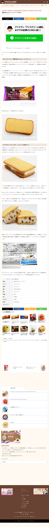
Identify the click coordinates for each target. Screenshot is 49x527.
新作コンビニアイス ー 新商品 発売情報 (9, 455)
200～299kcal (5, 10)
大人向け (42, 340)
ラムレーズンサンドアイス (18, 70)
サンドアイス (6, 340)
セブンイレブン (25, 10)
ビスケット (20, 340)
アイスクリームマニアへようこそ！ (23, 516)
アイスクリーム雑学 (25, 503)
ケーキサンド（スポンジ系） (18, 10)
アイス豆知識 (23, 499)
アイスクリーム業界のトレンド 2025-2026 (9, 449)
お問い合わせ (23, 507)
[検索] (44, 2)
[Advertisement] (24, 353)
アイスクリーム (10, 10)
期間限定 (35, 10)
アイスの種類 (24, 505)
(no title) (3, 453)
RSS (27, 514)
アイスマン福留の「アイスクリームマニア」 (24, 512)
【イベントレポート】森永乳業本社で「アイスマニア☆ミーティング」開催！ (15, 451)
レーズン (39, 340)
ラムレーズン (31, 10)
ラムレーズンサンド (31, 340)
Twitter (21, 514)
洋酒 (39, 10)
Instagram (25, 514)
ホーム (15, 516)
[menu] (47, 2)
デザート (16, 340)
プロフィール (23, 489)
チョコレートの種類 (25, 501)
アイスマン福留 (25, 48)
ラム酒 (36, 340)
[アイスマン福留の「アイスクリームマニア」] (9, 1)
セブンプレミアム (12, 340)
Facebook (23, 514)
